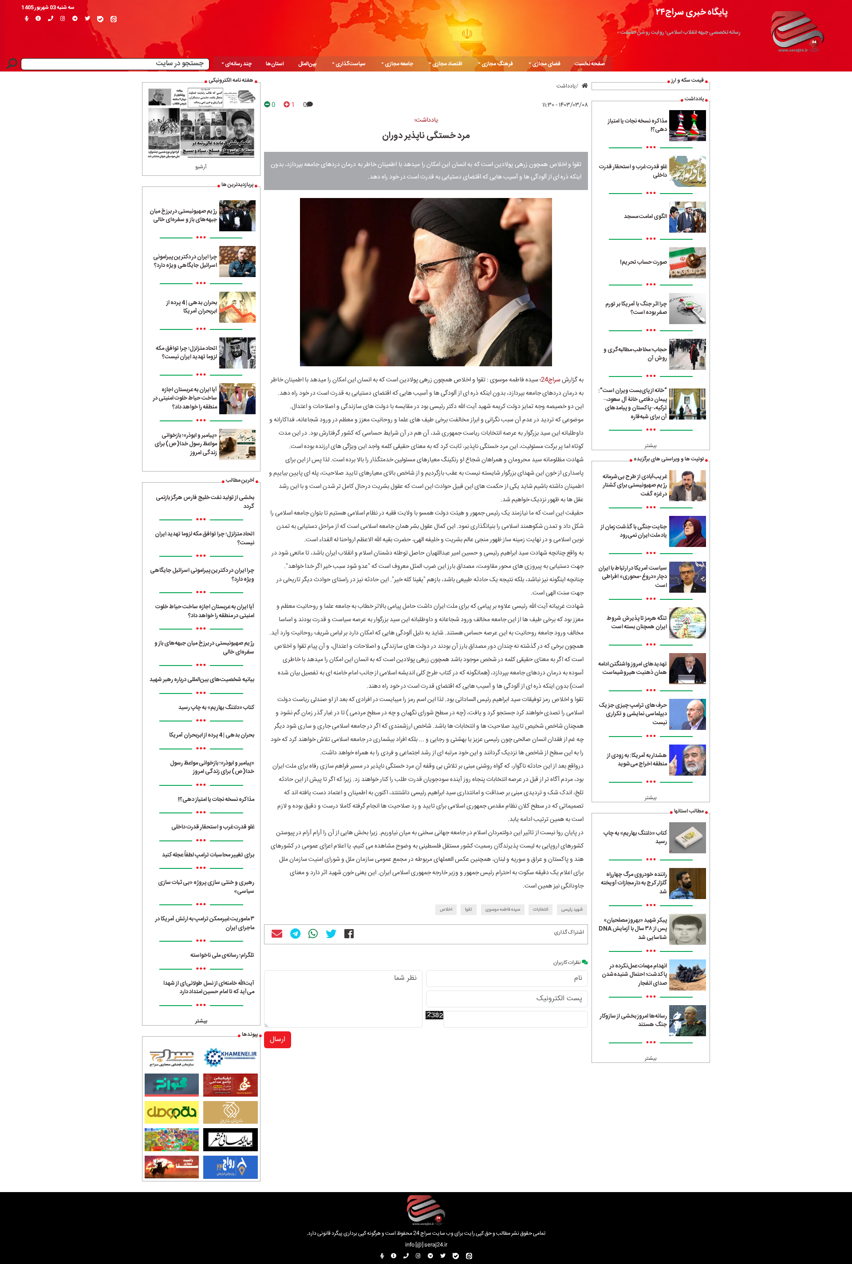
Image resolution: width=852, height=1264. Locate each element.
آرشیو (201, 166)
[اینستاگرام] (63, 19)
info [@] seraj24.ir (426, 1244)
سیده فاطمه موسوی (502, 909)
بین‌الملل (307, 63)
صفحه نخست (590, 63)
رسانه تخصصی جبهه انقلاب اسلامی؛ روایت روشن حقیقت (680, 32)
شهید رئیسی (572, 909)
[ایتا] (113, 19)
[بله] (100, 19)
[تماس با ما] (50, 19)
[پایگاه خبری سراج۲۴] (797, 30)
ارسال (277, 1040)
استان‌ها (275, 63)
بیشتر (651, 445)
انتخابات (540, 909)
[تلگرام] (75, 19)
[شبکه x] (87, 19)
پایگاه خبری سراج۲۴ (692, 12)
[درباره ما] (38, 19)
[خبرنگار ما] (26, 19)
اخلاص (446, 909)
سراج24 (550, 380)
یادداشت (566, 86)
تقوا (468, 909)
